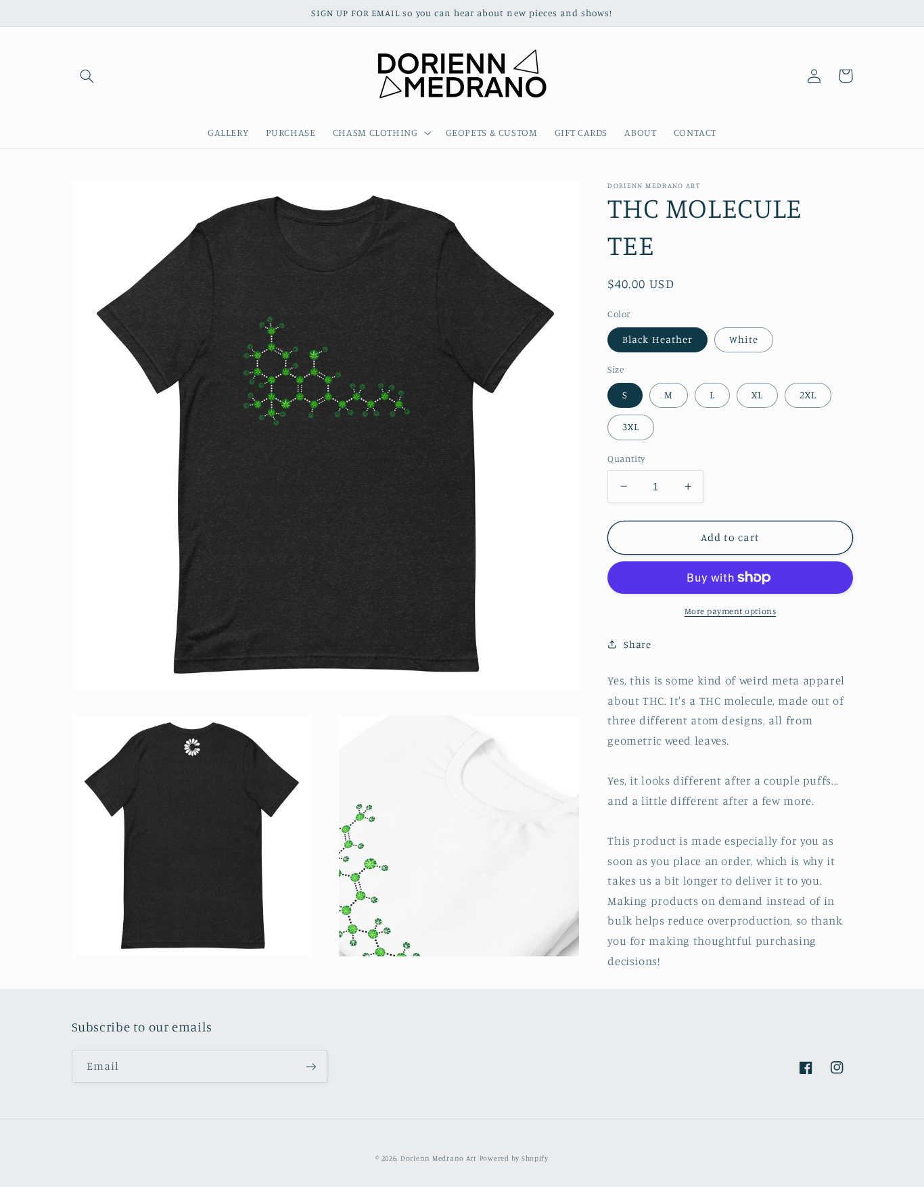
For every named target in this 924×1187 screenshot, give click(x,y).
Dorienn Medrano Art (438, 1158)
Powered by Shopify (514, 1158)
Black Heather (657, 339)
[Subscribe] (310, 1066)
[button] (87, 75)
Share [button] (637, 644)
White (743, 339)
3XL (630, 426)
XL (757, 394)
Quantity (626, 458)
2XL (808, 394)
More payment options (731, 611)
